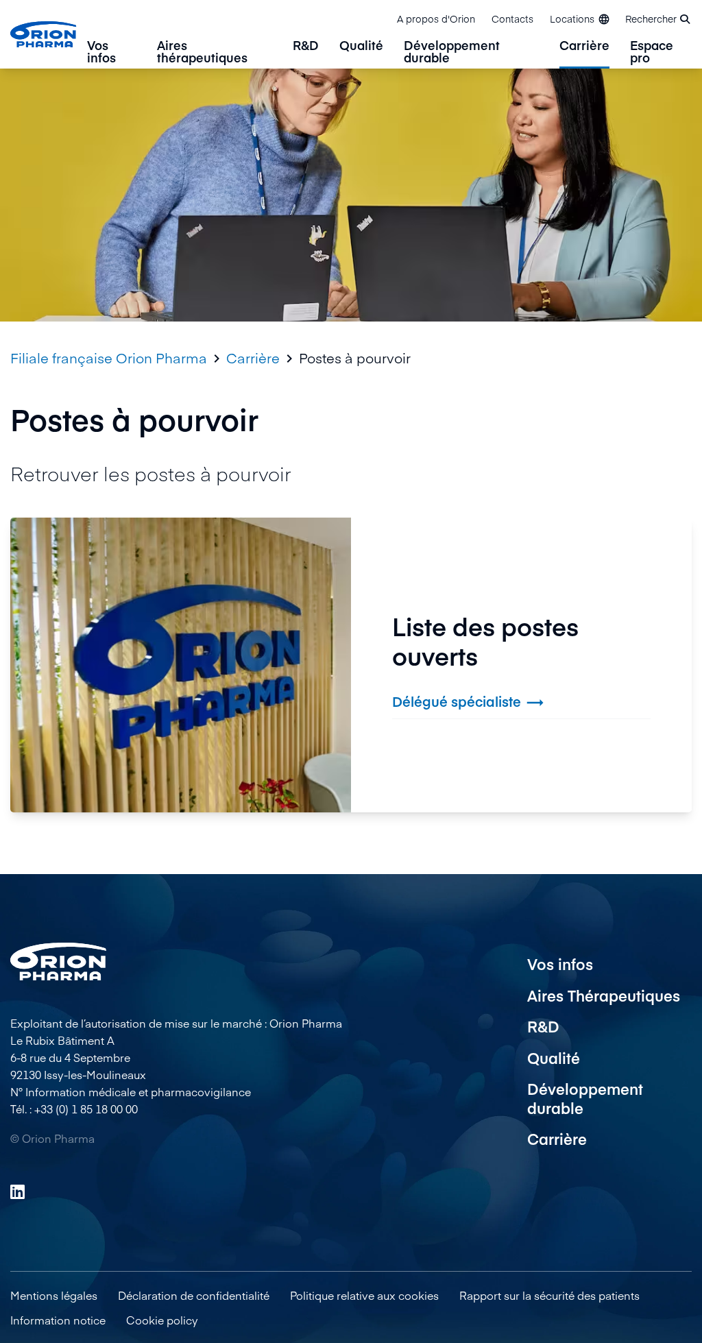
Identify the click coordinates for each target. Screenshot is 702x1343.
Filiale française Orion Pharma (108, 358)
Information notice (58, 1319)
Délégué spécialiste (468, 702)
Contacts (512, 18)
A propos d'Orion (436, 18)
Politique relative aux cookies (364, 1295)
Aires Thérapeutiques (603, 995)
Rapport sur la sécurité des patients (549, 1295)
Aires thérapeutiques (202, 52)
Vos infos (101, 52)
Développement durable (452, 52)
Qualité (361, 46)
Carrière (584, 46)
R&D (306, 46)
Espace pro (651, 52)
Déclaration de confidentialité (193, 1295)
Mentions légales (53, 1295)
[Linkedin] (17, 1191)
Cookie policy (162, 1319)
